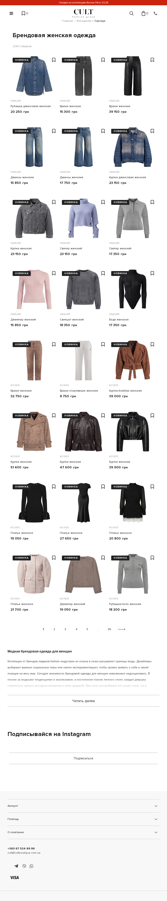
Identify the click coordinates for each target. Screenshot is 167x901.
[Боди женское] (132, 289)
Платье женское (22, 533)
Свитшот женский (72, 319)
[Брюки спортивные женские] (83, 360)
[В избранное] (54, 60)
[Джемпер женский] (34, 289)
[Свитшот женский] (83, 289)
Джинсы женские (22, 177)
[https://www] (9, 866)
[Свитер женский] (83, 218)
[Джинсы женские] (34, 147)
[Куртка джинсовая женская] (132, 147)
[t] (17, 866)
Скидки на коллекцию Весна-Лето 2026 (83, 2)
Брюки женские (70, 106)
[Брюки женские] (83, 76)
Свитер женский (71, 248)
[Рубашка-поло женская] (132, 574)
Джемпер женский (23, 319)
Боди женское (119, 319)
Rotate (15, 385)
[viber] (24, 866)
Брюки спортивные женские (79, 390)
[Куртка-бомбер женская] (132, 360)
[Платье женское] (34, 502)
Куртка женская (21, 248)
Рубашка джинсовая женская (31, 106)
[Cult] (83, 13)
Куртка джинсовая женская (127, 177)
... (98, 629)
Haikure (16, 100)
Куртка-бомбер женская (125, 390)
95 (109, 629)
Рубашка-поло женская (125, 604)
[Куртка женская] (34, 218)
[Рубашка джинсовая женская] (34, 76)
